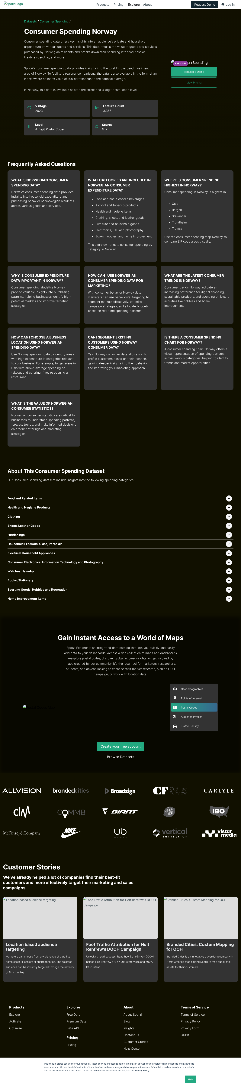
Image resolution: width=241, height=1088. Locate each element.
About (147, 4)
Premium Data (76, 1021)
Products (102, 4)
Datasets (30, 21)
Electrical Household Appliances (31, 553)
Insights (129, 1028)
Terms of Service (193, 1014)
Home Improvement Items (27, 598)
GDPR (185, 1035)
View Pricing (194, 82)
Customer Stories (136, 1042)
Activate (15, 1021)
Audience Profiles (191, 716)
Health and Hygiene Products (29, 507)
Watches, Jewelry (21, 571)
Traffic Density (190, 726)
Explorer (134, 4)
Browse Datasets (120, 757)
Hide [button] (190, 1079)
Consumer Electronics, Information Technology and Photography (55, 562)
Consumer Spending (54, 21)
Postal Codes (189, 707)
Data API (72, 1028)
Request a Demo (194, 71)
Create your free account (121, 746)
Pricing (119, 4)
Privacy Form (190, 1028)
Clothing (14, 516)
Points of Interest (191, 698)
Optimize (15, 1028)
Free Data (73, 1014)
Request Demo (204, 4)
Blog (127, 1021)
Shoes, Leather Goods (24, 526)
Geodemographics (192, 689)
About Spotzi (133, 1014)
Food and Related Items (25, 498)
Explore (14, 1014)
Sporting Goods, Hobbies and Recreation (37, 589)
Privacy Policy (191, 1021)
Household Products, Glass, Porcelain (35, 544)
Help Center (132, 1048)
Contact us (131, 1035)
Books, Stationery (21, 580)
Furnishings (16, 535)
